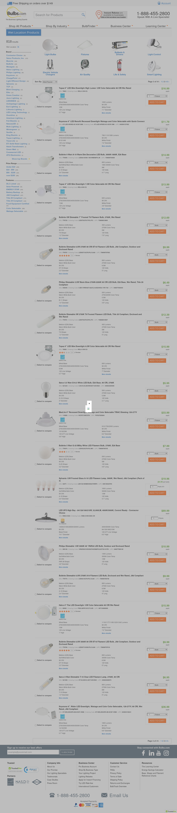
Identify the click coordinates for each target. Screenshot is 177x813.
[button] (89, 403)
